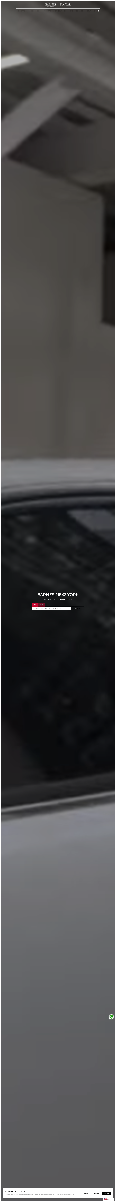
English (109, 1199)
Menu (94, 11)
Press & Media (79, 11)
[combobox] (108, 1199)
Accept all (106, 1193)
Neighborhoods (34, 11)
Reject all (86, 1193)
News (71, 11)
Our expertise (47, 11)
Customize (96, 1193)
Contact (88, 11)
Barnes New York (60, 11)
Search (77, 608)
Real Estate (21, 11)
